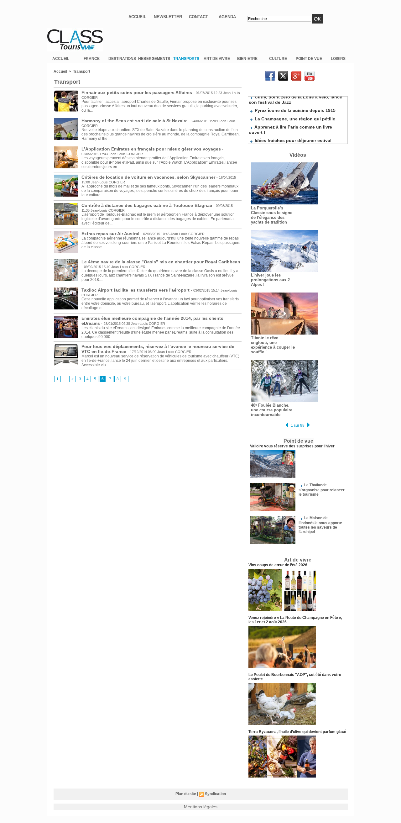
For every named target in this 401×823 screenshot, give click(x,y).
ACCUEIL (60, 58)
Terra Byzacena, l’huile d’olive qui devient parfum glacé (297, 732)
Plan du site (185, 794)
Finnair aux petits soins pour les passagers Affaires (136, 92)
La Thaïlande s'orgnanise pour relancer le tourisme (322, 489)
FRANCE (92, 58)
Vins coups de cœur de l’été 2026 (277, 565)
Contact (198, 16)
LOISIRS (338, 58)
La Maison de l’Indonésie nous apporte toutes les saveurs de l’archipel (320, 525)
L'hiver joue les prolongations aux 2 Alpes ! (270, 280)
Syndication (215, 794)
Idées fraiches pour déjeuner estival (293, 136)
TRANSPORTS (186, 58)
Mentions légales (200, 806)
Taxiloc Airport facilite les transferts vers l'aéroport (135, 290)
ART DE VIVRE (217, 58)
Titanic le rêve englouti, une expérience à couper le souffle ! (273, 344)
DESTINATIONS (122, 58)
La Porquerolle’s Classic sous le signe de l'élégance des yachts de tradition (271, 215)
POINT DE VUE (309, 58)
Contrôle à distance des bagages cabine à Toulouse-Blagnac (147, 205)
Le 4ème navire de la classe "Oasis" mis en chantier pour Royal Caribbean (160, 261)
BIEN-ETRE (247, 58)
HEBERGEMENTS (154, 58)
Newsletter (168, 16)
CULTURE (278, 58)
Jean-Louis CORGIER (126, 154)
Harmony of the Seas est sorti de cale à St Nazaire (134, 120)
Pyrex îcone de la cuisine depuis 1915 (295, 106)
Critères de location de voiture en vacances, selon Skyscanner (148, 177)
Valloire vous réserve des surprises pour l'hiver (292, 446)
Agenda (227, 16)
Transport (81, 71)
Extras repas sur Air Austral (111, 233)
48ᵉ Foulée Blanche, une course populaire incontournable (271, 410)
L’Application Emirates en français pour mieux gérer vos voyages (151, 148)
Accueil (137, 16)
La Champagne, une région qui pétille (295, 115)
